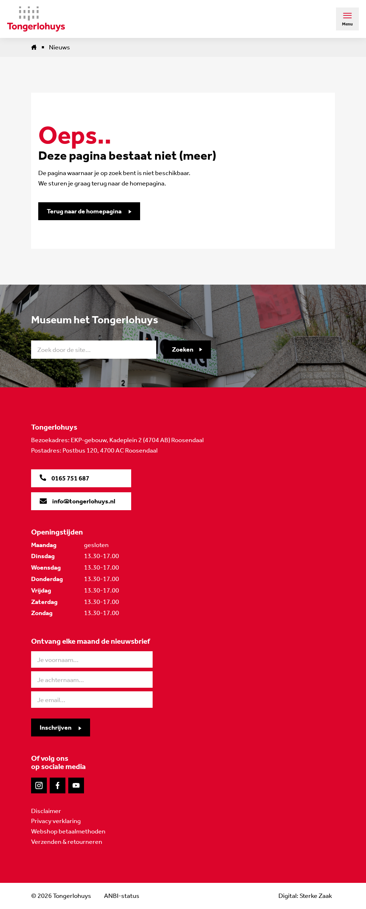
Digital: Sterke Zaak (305, 896)
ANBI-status (121, 896)
